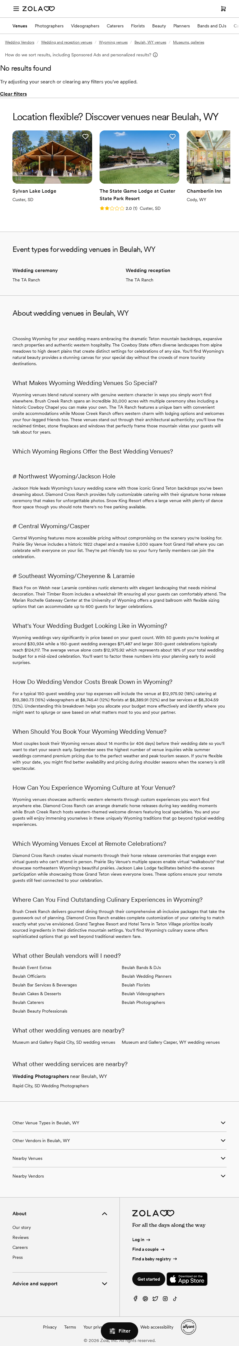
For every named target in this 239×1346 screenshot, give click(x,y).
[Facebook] (135, 1300)
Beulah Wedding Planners (146, 976)
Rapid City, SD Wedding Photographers (50, 1085)
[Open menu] (16, 8)
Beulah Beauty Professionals (39, 1011)
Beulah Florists (136, 984)
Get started (149, 1279)
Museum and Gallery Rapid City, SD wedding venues (63, 1042)
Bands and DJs (211, 25)
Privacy (50, 1327)
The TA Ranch (26, 279)
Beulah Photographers (143, 1002)
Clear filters (13, 94)
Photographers (49, 25)
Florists (138, 25)
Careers (20, 1247)
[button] (85, 136)
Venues (19, 25)
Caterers (115, 25)
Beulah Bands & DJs (141, 967)
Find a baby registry (151, 1258)
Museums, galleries (188, 42)
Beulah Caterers (28, 1002)
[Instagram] (165, 1300)
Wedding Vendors (19, 42)
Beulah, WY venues (150, 42)
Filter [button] (124, 1331)
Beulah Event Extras (31, 967)
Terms (70, 1327)
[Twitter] (155, 1300)
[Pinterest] (145, 1300)
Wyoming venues (113, 42)
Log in (138, 1239)
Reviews (20, 1237)
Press (17, 1257)
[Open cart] (223, 8)
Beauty (159, 25)
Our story (21, 1227)
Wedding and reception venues (66, 42)
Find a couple (145, 1249)
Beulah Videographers (143, 993)
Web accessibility (156, 1327)
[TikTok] (175, 1300)
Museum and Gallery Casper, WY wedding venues (171, 1042)
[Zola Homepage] (38, 8)
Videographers (85, 25)
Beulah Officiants (29, 976)
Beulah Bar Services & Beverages (44, 984)
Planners (181, 25)
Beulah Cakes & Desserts (36, 993)
